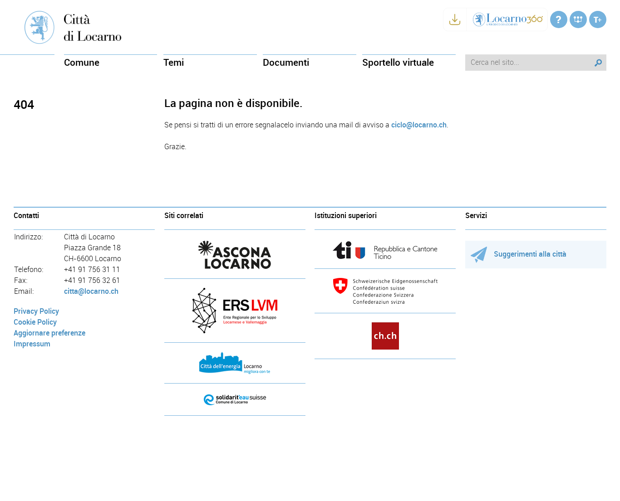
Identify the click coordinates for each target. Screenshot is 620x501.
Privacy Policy (36, 311)
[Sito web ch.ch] (385, 336)
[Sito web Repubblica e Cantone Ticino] (385, 250)
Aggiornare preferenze (49, 333)
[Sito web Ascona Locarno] (234, 255)
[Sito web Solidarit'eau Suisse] (234, 399)
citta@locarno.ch (91, 291)
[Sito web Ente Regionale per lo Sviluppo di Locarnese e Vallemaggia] (234, 310)
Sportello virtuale (398, 62)
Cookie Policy (35, 322)
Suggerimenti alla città (530, 254)
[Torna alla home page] (92, 27)
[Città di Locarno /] (558, 19)
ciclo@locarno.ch (419, 125)
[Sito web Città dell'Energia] (234, 363)
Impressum (32, 344)
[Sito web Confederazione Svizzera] (385, 290)
